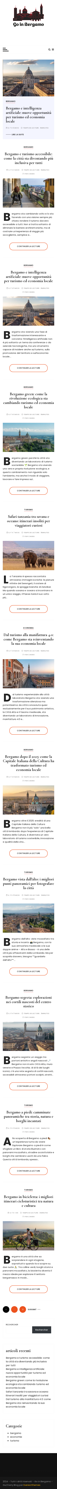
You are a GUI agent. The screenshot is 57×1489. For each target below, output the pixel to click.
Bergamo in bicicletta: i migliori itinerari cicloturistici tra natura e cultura (28, 1201)
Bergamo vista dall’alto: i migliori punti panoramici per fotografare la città (28, 883)
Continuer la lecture (28, 246)
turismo (28, 509)
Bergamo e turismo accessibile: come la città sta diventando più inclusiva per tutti (28, 158)
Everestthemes (32, 1484)
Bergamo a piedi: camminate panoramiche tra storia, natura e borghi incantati (28, 1116)
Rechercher (12, 1324)
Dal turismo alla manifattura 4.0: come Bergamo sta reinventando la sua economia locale (29, 639)
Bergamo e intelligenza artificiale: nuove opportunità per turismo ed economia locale (28, 276)
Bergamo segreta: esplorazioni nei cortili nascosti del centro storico (28, 1002)
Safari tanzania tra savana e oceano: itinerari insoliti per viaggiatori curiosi (28, 521)
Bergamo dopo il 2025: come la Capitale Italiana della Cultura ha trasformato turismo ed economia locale (28, 763)
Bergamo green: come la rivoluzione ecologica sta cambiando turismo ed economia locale (28, 401)
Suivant (32, 1309)
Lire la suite (46, 134)
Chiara (31, 174)
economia (28, 628)
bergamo (39, 101)
